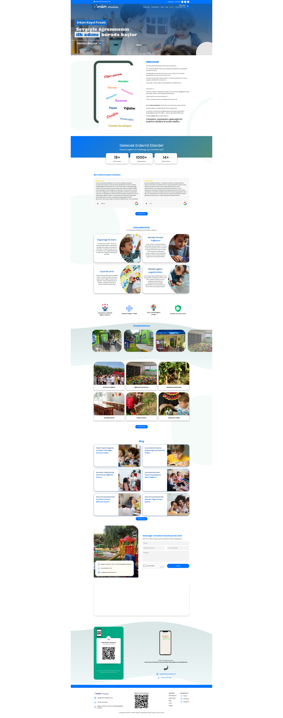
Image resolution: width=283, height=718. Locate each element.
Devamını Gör (142, 214)
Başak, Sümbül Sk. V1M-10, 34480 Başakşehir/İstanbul (116, 564)
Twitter (185, 696)
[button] (139, 356)
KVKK (170, 703)
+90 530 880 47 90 (106, 568)
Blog (166, 7)
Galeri (162, 7)
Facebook (186, 699)
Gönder (178, 566)
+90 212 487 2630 (166, 677)
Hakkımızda (146, 7)
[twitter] (182, 2)
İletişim (171, 7)
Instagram (186, 702)
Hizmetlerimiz (155, 7)
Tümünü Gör (141, 519)
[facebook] (185, 2)
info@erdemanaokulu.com (103, 1)
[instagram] (188, 2)
